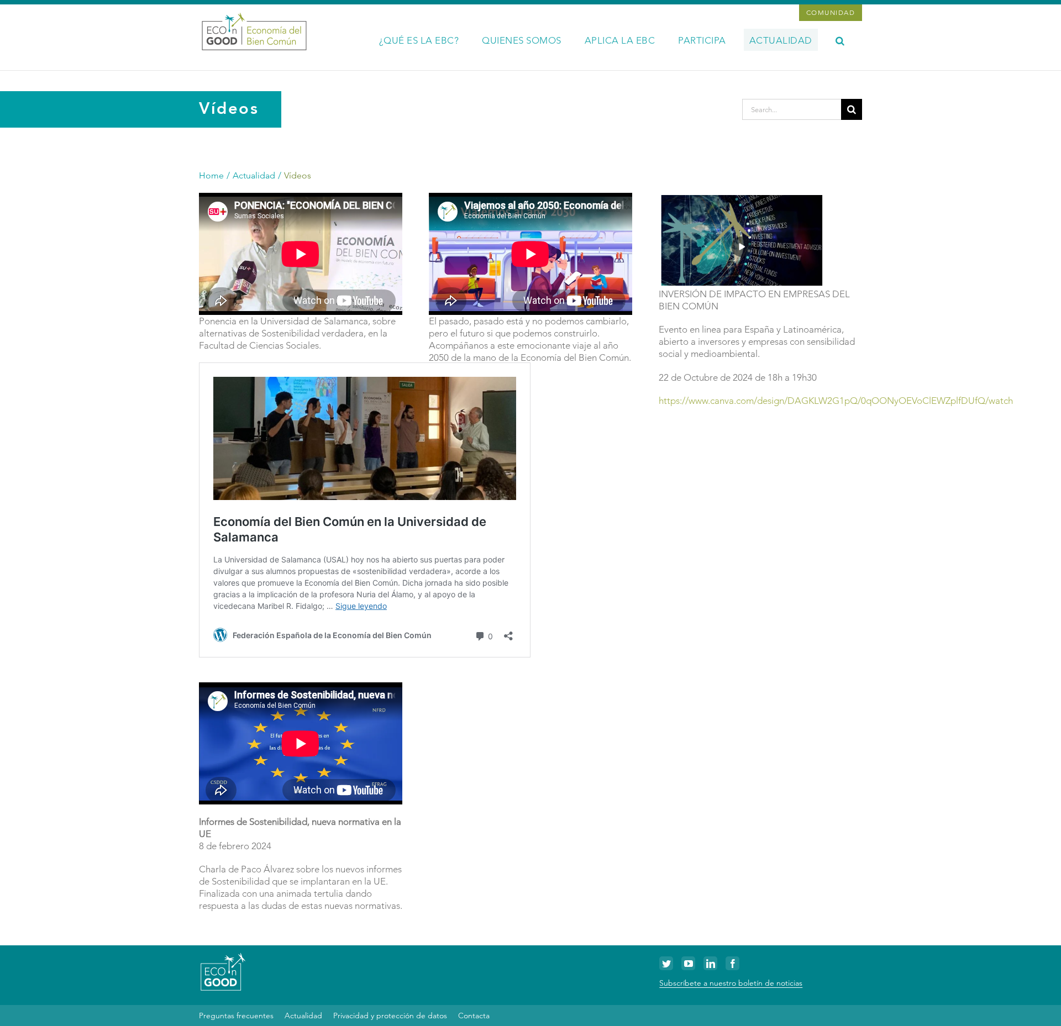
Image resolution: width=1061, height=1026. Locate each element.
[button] (840, 40)
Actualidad (303, 1015)
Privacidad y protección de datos (390, 1015)
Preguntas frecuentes (236, 1015)
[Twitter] (666, 963)
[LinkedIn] (710, 963)
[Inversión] (741, 197)
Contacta (474, 1015)
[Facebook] (732, 963)
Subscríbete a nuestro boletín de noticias (730, 983)
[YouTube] (688, 963)
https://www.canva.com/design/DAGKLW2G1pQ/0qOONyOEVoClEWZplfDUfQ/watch (836, 400)
